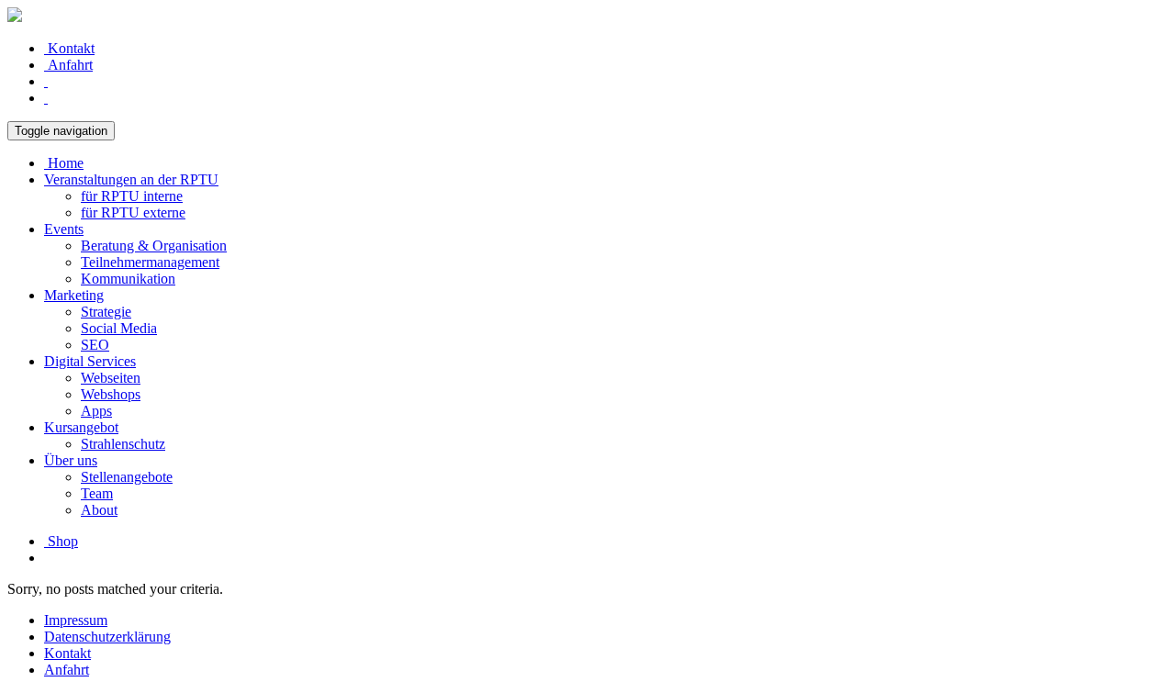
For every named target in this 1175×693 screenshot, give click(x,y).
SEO (95, 344)
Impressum (75, 620)
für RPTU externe (133, 212)
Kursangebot (81, 427)
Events (64, 229)
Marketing (74, 295)
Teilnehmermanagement (150, 262)
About (99, 510)
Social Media (119, 328)
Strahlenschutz (123, 444)
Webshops (110, 394)
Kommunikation (128, 278)
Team (97, 493)
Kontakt (69, 48)
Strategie (106, 311)
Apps (96, 411)
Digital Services (90, 361)
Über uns (70, 460)
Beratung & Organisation (154, 245)
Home (64, 163)
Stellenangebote (127, 477)
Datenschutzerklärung (107, 636)
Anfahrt (68, 65)
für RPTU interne (132, 196)
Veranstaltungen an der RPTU (131, 179)
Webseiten (110, 378)
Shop (61, 541)
